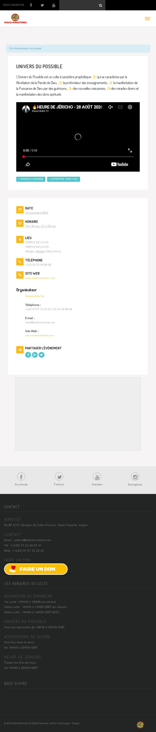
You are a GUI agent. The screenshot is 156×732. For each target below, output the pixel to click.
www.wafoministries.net (39, 335)
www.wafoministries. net (39, 278)
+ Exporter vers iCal (63, 179)
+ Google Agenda (30, 179)
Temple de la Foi (34, 296)
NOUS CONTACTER (13, 5)
